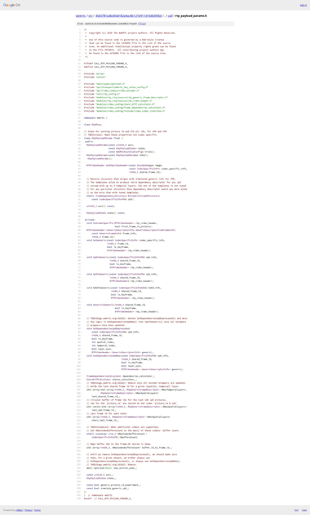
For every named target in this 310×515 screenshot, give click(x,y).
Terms (37, 510)
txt (296, 510)
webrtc (81, 16)
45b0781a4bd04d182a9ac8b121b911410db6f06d (128, 16)
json (304, 510)
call (170, 16)
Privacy (28, 510)
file (142, 23)
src (90, 16)
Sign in (303, 5)
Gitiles (19, 510)
